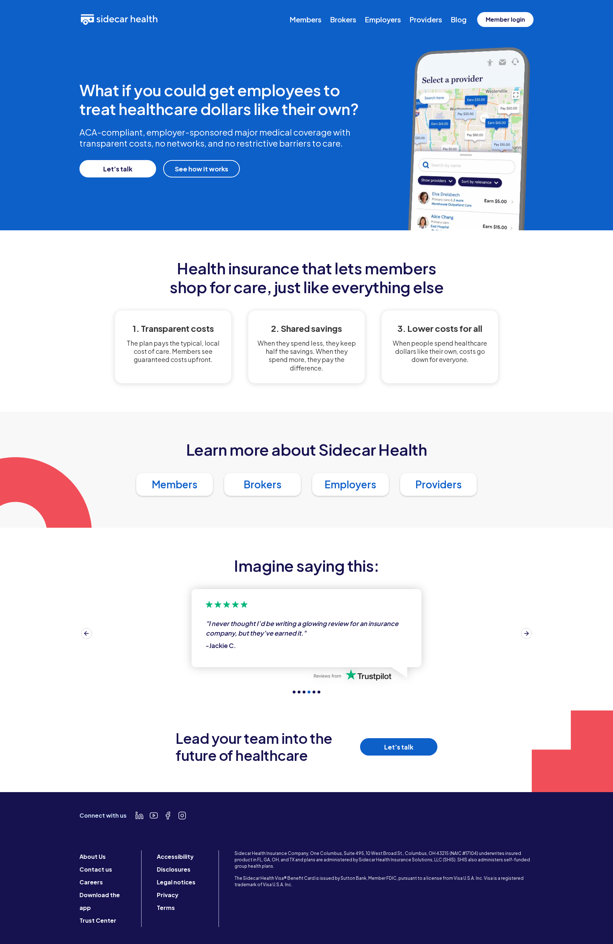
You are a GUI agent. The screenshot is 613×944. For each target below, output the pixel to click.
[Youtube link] (153, 815)
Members (305, 19)
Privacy (167, 895)
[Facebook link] (168, 815)
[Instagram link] (182, 815)
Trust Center (97, 920)
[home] (119, 19)
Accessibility (175, 856)
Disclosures (173, 869)
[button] (86, 633)
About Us (92, 856)
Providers (425, 19)
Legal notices (176, 882)
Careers (91, 882)
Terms (166, 907)
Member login (505, 19)
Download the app (99, 901)
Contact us (95, 869)
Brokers (343, 19)
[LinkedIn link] (139, 815)
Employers (383, 19)
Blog (458, 19)
